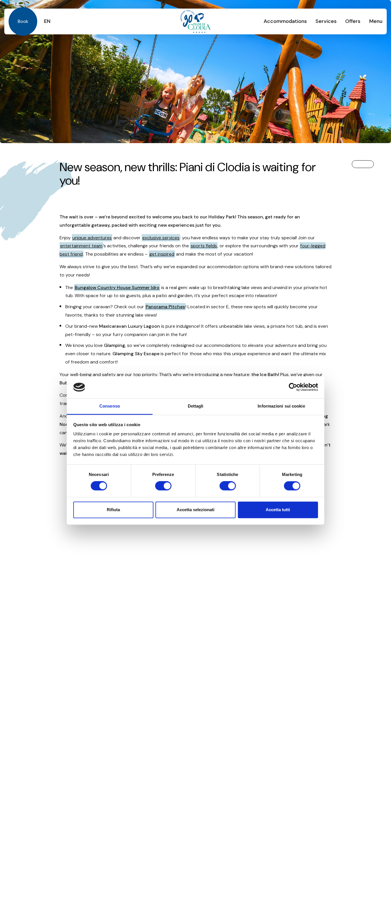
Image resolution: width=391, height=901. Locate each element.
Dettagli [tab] (196, 406)
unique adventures (92, 238)
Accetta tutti (278, 509)
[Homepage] (195, 21)
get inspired (161, 254)
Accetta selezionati (195, 509)
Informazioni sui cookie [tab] (281, 406)
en (47, 21)
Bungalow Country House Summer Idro (117, 287)
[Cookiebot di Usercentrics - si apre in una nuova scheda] (293, 387)
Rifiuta (113, 509)
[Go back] (363, 164)
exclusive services (160, 238)
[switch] (163, 486)
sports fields (204, 246)
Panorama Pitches (165, 307)
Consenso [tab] (109, 406)
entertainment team (81, 246)
